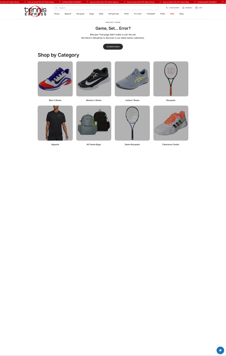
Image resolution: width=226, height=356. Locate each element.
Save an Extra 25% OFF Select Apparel (99, 2)
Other (126, 14)
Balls (101, 14)
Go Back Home (113, 46)
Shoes (56, 14)
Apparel (68, 14)
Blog (182, 14)
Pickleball (151, 14)
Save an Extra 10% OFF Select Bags (35, 2)
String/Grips (113, 14)
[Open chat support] (220, 350)
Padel (162, 14)
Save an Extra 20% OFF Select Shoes (135, 2)
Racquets (80, 14)
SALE (172, 14)
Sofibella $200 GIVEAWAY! (66, 2)
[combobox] (108, 8)
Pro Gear (138, 14)
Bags (92, 14)
